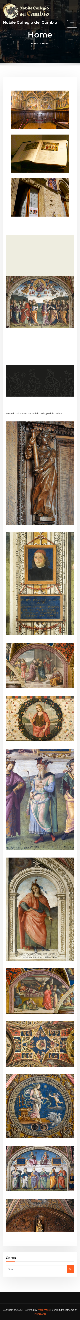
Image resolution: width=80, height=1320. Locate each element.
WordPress (43, 1309)
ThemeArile (40, 1313)
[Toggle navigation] (72, 24)
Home (34, 43)
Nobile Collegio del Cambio (30, 22)
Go (70, 1269)
